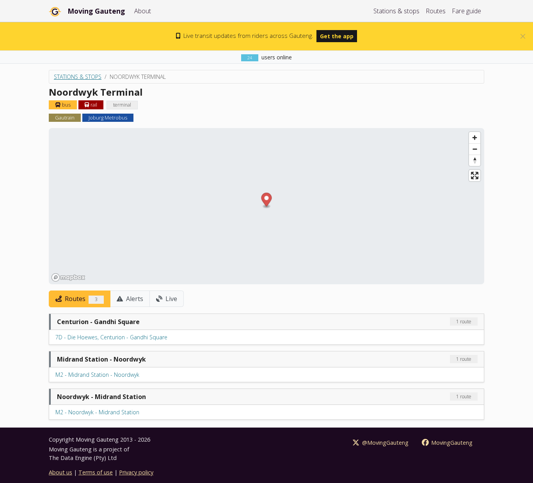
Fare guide (466, 11)
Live (170, 298)
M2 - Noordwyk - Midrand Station (97, 412)
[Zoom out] (474, 149)
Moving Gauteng (96, 11)
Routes (436, 11)
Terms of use (95, 472)
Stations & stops (396, 11)
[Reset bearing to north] (474, 160)
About (142, 11)
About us (60, 472)
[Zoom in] (474, 137)
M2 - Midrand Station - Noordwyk (97, 374)
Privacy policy (136, 472)
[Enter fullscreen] (474, 175)
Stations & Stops (77, 76)
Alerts (133, 298)
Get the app (337, 36)
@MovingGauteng (385, 442)
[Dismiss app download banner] (522, 36)
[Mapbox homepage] (68, 277)
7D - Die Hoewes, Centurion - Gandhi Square (111, 337)
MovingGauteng (451, 442)
